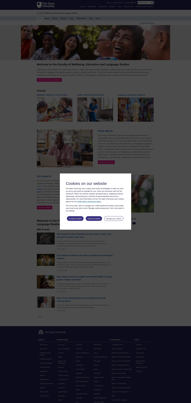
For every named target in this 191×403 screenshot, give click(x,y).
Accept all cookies (75, 219)
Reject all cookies (94, 219)
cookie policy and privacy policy (89, 201)
